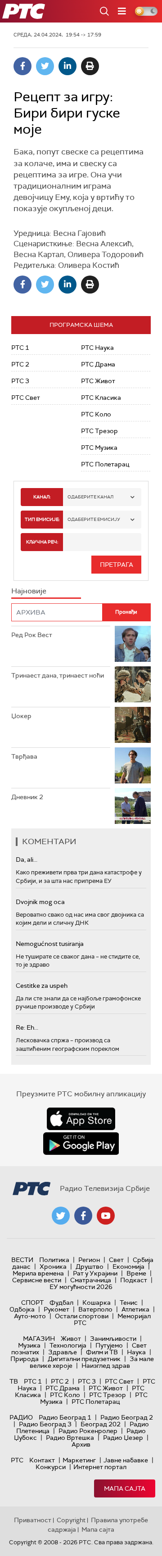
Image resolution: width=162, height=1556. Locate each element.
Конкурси (51, 1467)
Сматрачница (90, 1280)
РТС (17, 1460)
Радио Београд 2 (126, 1417)
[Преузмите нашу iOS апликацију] (81, 1119)
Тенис (129, 1302)
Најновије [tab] (28, 591)
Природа (24, 1359)
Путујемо (109, 1345)
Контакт (42, 1460)
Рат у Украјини (95, 1273)
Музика (29, 1345)
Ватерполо (95, 1309)
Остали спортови (81, 1316)
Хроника (53, 1266)
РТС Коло (96, 414)
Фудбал (61, 1302)
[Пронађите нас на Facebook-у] (83, 1216)
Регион (89, 1260)
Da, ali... (26, 859)
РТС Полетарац (105, 464)
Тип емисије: (42, 519)
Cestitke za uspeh (42, 986)
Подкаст (133, 1280)
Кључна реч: (42, 542)
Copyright (71, 1520)
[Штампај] (90, 66)
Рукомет (56, 1309)
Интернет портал (99, 1467)
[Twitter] (45, 66)
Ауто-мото (30, 1316)
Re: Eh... (27, 1027)
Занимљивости (113, 1338)
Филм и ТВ (102, 1352)
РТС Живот (98, 381)
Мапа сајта (124, 1488)
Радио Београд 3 (45, 1424)
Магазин (39, 1338)
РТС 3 (20, 381)
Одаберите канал (90, 497)
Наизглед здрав (105, 1366)
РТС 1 (20, 348)
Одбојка (22, 1309)
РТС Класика (101, 398)
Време (136, 1273)
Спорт (32, 1302)
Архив (81, 1444)
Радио (21, 1417)
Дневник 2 (27, 797)
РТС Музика (99, 447)
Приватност (32, 1520)
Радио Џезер (123, 1438)
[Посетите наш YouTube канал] (106, 1216)
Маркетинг (79, 1460)
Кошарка (96, 1302)
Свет (116, 1260)
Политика (54, 1260)
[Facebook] (23, 66)
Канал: (41, 497)
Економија (128, 1266)
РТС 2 (20, 364)
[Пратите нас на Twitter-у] (61, 1216)
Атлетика (135, 1309)
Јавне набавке (126, 1460)
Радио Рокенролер (87, 1431)
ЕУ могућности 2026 (81, 1287)
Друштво (90, 1266)
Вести (22, 1260)
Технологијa (68, 1345)
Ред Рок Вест (31, 635)
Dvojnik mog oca (40, 902)
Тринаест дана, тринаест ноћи (57, 675)
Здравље (62, 1352)
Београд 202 (101, 1424)
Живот (71, 1338)
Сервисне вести (36, 1280)
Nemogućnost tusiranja (50, 944)
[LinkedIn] (67, 66)
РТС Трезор (99, 431)
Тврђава (24, 756)
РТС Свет (25, 398)
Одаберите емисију (94, 519)
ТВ (13, 1381)
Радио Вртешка (70, 1438)
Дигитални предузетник (84, 1359)
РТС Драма (98, 364)
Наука (136, 1352)
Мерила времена (38, 1273)
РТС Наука (97, 348)
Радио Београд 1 (65, 1417)
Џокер (21, 716)
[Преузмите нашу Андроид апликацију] (81, 1143)
